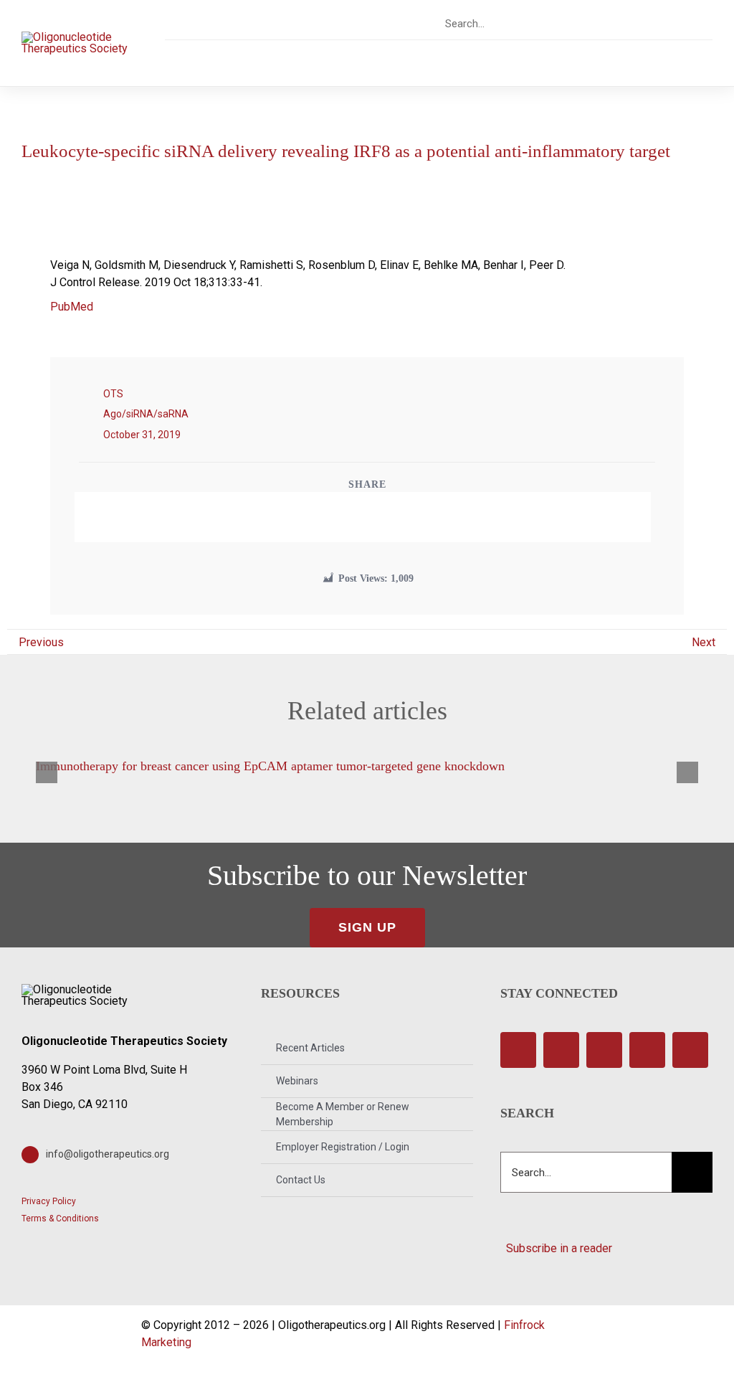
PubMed (71, 306)
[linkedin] (689, 23)
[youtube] (664, 23)
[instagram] (639, 23)
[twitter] (614, 23)
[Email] (399, 517)
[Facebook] (326, 517)
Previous (41, 642)
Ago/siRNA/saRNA (146, 414)
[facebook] (589, 23)
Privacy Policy (49, 1201)
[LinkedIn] (375, 517)
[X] (350, 517)
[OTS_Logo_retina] (75, 37)
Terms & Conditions (60, 1218)
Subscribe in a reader (556, 1248)
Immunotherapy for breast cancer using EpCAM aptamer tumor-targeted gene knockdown (270, 766)
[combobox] (502, 23)
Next (703, 642)
